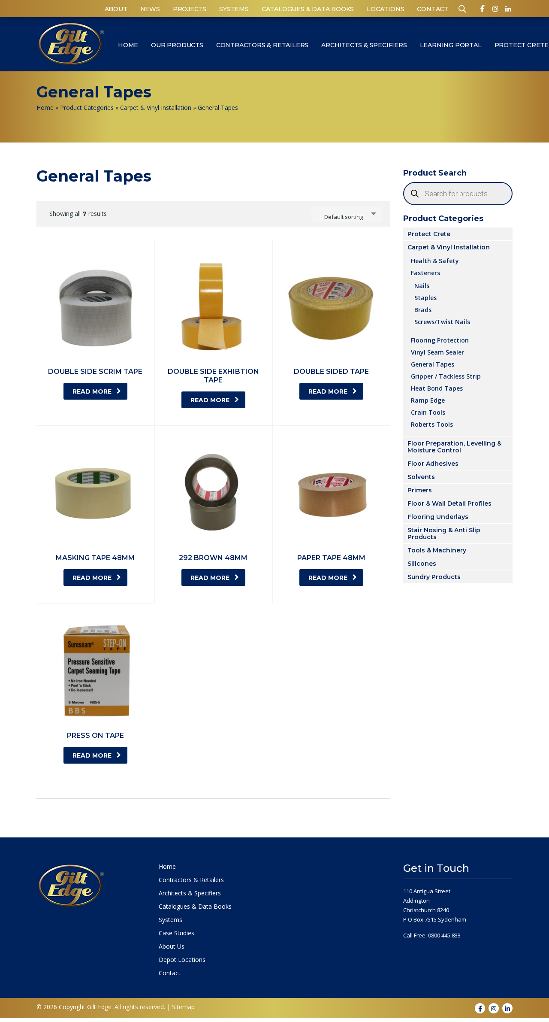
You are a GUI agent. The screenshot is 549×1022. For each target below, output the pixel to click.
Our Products (177, 45)
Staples (425, 297)
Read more (92, 391)
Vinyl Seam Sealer (437, 352)
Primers (419, 490)
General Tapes (432, 364)
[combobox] (346, 214)
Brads (422, 309)
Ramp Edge (428, 400)
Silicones (421, 563)
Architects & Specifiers (364, 45)
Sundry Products (434, 577)
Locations (385, 9)
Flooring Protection (440, 340)
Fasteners (425, 272)
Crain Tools (428, 412)
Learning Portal (451, 45)
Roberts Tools (432, 424)
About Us (171, 946)
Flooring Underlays (437, 517)
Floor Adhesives (433, 463)
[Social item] (482, 10)
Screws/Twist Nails (442, 321)
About (116, 9)
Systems (234, 9)
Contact (432, 9)
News (150, 9)
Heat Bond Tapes (437, 388)
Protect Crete (428, 234)
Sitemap (183, 1007)
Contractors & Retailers (262, 45)
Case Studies (176, 933)
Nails (421, 285)
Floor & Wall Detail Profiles (449, 503)
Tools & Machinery (436, 550)
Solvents (421, 477)
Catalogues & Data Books (308, 9)
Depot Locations (182, 959)
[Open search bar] (462, 8)
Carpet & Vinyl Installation (155, 107)
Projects (189, 9)
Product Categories (87, 107)
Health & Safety (435, 260)
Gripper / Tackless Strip (446, 376)
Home (128, 45)
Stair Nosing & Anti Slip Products (443, 533)
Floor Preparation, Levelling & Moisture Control (454, 447)
